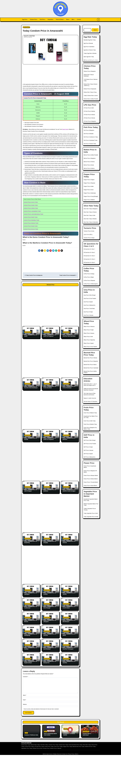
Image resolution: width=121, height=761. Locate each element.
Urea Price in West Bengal (89, 295)
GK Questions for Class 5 (89, 262)
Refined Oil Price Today (90, 746)
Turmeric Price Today (53, 744)
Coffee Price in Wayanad (89, 280)
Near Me (65, 728)
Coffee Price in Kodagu (89, 273)
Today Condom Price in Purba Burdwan (49, 387)
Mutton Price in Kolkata (89, 168)
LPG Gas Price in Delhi (89, 108)
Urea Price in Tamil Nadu (89, 308)
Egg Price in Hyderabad (89, 46)
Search (95, 30)
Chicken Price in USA (37, 748)
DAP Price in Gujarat (88, 453)
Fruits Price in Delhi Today (90, 420)
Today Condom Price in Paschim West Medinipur (31, 387)
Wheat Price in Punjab (89, 329)
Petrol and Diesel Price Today (75, 744)
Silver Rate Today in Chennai (90, 212)
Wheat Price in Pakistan (89, 326)
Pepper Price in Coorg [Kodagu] (91, 196)
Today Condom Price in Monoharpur (69, 621)
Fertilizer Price (46, 748)
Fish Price (42, 19)
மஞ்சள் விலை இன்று (88, 234)
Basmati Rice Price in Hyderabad (91, 367)
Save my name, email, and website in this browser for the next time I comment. (41, 709)
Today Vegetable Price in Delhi (91, 513)
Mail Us (76, 754)
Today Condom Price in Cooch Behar (69, 607)
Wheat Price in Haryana (89, 333)
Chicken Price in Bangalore (90, 71)
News (67, 19)
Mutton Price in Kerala (89, 165)
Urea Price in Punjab (88, 311)
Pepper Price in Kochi (88, 189)
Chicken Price (33, 19)
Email (24, 699)
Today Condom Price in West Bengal (49, 607)
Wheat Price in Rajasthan (89, 340)
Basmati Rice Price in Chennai (90, 357)
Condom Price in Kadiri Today (30, 217)
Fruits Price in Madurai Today (90, 412)
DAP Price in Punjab (88, 447)
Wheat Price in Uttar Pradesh (90, 346)
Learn (26, 732)
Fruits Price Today (58, 746)
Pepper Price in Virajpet (89, 179)
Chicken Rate (86, 731)
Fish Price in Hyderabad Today (90, 140)
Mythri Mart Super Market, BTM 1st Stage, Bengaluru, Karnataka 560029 (69, 733)
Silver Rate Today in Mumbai (90, 218)
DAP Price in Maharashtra (89, 457)
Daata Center (65, 129)
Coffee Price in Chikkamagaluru (91, 283)
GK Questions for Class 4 (89, 259)
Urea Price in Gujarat (88, 301)
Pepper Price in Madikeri (89, 199)
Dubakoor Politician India (31, 735)
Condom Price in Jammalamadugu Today (33, 214)
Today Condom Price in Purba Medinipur (69, 387)
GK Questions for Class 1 (89, 249)
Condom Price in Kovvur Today (31, 229)
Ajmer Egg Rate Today (89, 56)
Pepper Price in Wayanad (89, 183)
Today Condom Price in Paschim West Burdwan (69, 335)
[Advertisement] (51, 73)
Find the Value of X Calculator (90, 401)
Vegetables (51, 19)
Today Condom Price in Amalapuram (34, 275)
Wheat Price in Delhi (88, 336)
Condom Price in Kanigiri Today (31, 223)
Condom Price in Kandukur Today (31, 220)
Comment (25, 676)
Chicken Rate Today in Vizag (90, 92)
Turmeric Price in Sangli (89, 237)
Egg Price (24, 19)
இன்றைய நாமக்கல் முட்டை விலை (91, 60)
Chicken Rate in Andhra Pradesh (91, 98)
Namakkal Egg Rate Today (90, 40)
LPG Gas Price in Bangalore (90, 121)
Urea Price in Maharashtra (89, 305)
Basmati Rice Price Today (78, 746)
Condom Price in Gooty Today (31, 202)
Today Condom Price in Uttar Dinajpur (30, 490)
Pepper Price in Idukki (89, 186)
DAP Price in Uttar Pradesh (90, 443)
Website (25, 704)
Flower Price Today (49, 746)
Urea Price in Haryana (88, 315)
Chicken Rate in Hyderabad (87, 734)
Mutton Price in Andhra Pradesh (91, 155)
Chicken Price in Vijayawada (90, 88)
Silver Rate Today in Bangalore (91, 208)
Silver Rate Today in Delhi (89, 215)
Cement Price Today (63, 744)
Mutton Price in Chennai (89, 161)
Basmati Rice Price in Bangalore (91, 361)
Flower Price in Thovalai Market (91, 482)
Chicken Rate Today (25, 744)
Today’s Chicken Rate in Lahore (91, 95)
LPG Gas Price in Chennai (89, 118)
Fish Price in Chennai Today (90, 143)
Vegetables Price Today (26, 748)
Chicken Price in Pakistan (55, 748)
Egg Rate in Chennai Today (90, 50)
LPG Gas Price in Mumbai (89, 111)
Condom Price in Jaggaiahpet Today (32, 211)
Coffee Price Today (29, 746)
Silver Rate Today (87, 744)
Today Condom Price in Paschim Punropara (69, 648)
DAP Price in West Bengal (89, 440)
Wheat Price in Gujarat (89, 343)
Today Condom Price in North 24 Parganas (49, 335)
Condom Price (26, 27)
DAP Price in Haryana (88, 450)
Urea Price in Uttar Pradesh (90, 298)
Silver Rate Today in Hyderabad (91, 222)
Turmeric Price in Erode (89, 231)
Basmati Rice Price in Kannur (90, 364)
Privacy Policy (71, 754)
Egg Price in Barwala (88, 43)
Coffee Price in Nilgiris (89, 277)
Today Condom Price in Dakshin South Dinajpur (69, 490)
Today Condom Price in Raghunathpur (30, 662)
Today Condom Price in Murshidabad (49, 648)
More (73, 19)
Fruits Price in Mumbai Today (90, 424)
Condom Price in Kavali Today (31, 226)
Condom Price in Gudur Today (31, 205)
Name (24, 695)
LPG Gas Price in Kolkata (89, 114)
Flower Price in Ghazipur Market (91, 475)
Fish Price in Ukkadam (89, 133)
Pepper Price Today (67, 746)
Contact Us (64, 754)
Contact (79, 19)
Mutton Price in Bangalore (90, 158)
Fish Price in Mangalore (89, 130)
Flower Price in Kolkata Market (91, 478)
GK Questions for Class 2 (89, 252)
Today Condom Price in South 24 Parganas (49, 438)
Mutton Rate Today (35, 744)
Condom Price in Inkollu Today (31, 208)
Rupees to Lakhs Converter (90, 398)
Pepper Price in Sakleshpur (90, 193)
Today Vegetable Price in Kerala (91, 516)
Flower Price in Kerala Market (90, 485)
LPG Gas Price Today (39, 746)
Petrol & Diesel (60, 19)
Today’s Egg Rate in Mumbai (90, 53)
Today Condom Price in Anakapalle (67, 275)
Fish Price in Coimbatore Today (91, 137)
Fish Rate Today (44, 744)
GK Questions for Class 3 (89, 255)
